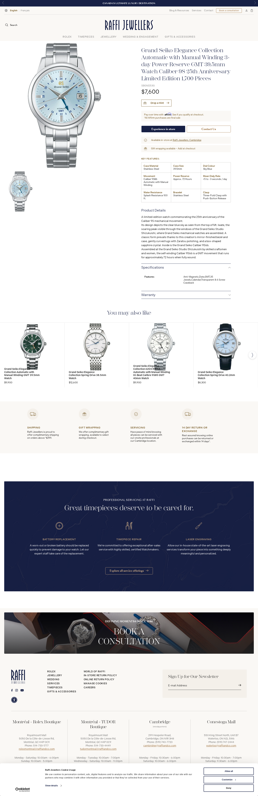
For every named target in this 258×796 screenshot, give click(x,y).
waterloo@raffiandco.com (221, 745)
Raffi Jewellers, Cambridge (187, 140)
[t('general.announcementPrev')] (3, 3)
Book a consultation (229, 10)
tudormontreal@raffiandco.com (98, 749)
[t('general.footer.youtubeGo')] (22, 690)
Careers (90, 687)
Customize (227, 779)
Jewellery (54, 675)
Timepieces (55, 687)
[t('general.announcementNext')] (255, 3)
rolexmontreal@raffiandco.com (37, 749)
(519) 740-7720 (164, 742)
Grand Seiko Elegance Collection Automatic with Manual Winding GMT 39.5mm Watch (22, 374)
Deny (228, 788)
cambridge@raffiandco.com (159, 745)
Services (196, 10)
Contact (208, 10)
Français (25, 10)
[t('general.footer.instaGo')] (16, 690)
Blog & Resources (179, 10)
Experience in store (163, 129)
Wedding (53, 679)
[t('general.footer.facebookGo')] (12, 690)
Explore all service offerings (127, 571)
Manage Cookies (95, 683)
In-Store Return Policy (100, 675)
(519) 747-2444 (225, 742)
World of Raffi (94, 671)
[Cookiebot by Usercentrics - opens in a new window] (22, 790)
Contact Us (208, 129)
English (14, 10)
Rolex (51, 671)
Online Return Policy (99, 679)
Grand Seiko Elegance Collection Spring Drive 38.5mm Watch (87, 375)
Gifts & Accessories (61, 691)
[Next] (252, 355)
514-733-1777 (41, 745)
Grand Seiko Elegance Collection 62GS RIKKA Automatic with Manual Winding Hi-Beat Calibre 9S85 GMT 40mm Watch (151, 372)
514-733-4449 (102, 745)
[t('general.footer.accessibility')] (14, 700)
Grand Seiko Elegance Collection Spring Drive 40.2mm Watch (216, 375)
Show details (51, 785)
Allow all (229, 771)
